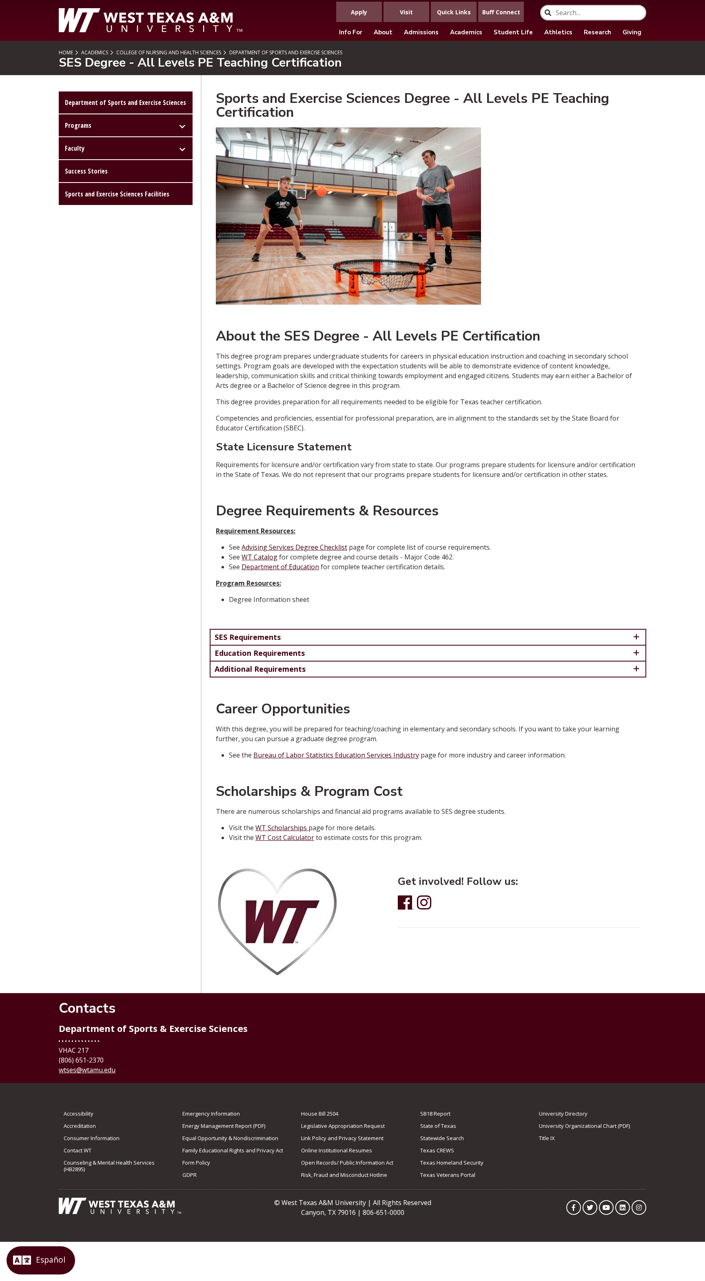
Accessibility (78, 1113)
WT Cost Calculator (284, 837)
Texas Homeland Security (451, 1162)
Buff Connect (501, 12)
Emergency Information (211, 1113)
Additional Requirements (260, 669)
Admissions (421, 32)
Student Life (513, 32)
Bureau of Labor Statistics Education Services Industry (336, 755)
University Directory (563, 1113)
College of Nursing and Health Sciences (168, 52)
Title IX (547, 1138)
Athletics (558, 32)
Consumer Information (92, 1138)
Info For (350, 32)
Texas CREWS (437, 1150)
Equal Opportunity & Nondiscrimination (230, 1138)
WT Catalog (259, 557)
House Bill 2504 (319, 1113)
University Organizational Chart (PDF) (584, 1126)
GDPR (189, 1175)
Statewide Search (442, 1138)
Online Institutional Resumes (336, 1150)
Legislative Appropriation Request (343, 1126)
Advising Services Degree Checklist (294, 547)
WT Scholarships (281, 827)
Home (66, 52)
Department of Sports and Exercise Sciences (285, 52)
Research (597, 32)
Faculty (74, 148)
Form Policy (196, 1162)
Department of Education (280, 566)
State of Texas (438, 1126)
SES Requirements (248, 637)
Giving (632, 32)
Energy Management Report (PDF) (223, 1126)
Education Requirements (260, 653)
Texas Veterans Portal (447, 1175)
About (383, 32)
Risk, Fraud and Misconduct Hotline (344, 1175)
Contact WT (77, 1150)
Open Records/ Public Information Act (347, 1162)
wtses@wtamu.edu (87, 1069)
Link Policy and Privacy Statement (342, 1138)
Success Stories (86, 171)
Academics (466, 32)
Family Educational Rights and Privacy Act (232, 1150)
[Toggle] (182, 125)
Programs (78, 125)
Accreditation (80, 1126)
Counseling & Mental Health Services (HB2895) (109, 1166)
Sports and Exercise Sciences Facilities (117, 193)
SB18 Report (435, 1113)
